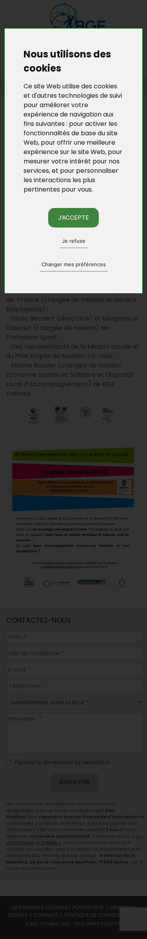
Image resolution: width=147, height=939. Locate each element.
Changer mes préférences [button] (74, 264)
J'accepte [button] (73, 217)
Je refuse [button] (73, 241)
